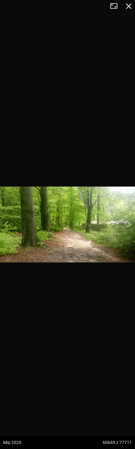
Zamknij (128, 6)
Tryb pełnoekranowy (116, 6)
